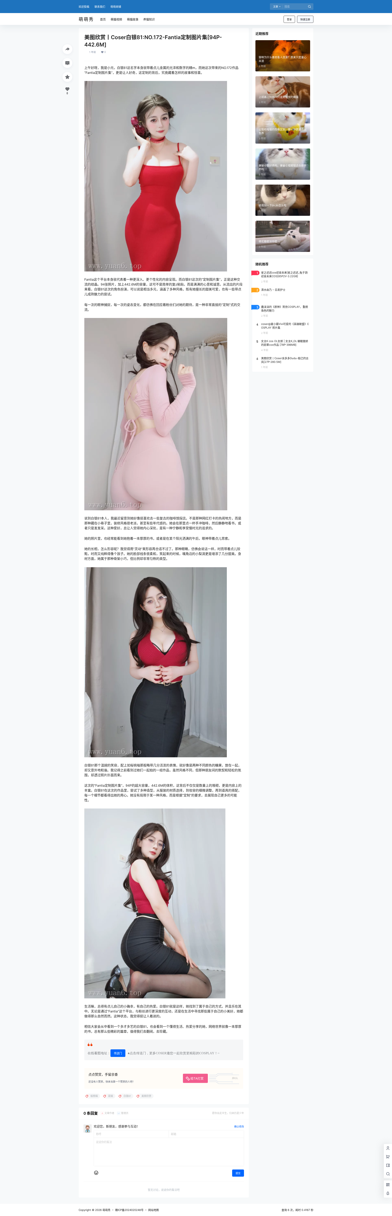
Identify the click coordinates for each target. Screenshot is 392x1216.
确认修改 (239, 1126)
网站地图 (153, 1210)
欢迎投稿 (84, 6)
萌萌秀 (106, 1210)
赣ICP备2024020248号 (129, 1210)
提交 (238, 1173)
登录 (289, 19)
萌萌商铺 (115, 6)
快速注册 (305, 19)
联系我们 (100, 6)
